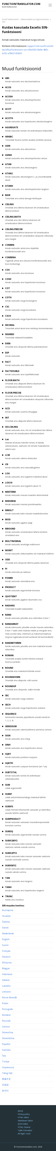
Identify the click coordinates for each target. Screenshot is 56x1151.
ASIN (7, 145)
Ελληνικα (7, 962)
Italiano (6, 980)
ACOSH (9, 96)
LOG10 (8, 482)
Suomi (5, 945)
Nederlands (8, 933)
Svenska (6, 1049)
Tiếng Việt (7, 1073)
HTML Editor (23, 1117)
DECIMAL (10, 325)
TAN (7, 877)
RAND (8, 614)
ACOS (8, 87)
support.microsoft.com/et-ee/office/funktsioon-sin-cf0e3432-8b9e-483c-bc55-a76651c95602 (28, 50)
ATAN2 (9, 173)
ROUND (9, 667)
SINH (7, 744)
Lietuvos (6, 991)
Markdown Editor (25, 1120)
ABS (7, 78)
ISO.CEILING (11, 426)
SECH (8, 704)
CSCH (8, 315)
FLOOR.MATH (12, 380)
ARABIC (9, 136)
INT (7, 417)
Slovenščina (8, 1038)
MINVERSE (10, 501)
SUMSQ (9, 831)
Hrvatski (6, 915)
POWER (9, 577)
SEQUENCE (10, 713)
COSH (8, 279)
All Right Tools (24, 1133)
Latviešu (6, 985)
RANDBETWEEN (13, 642)
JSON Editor (23, 1124)
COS (7, 269)
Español (6, 1044)
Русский (6, 1020)
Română (6, 1014)
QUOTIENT (11, 596)
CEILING (9, 204)
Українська (8, 1067)
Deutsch (6, 956)
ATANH (9, 185)
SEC (7, 695)
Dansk (5, 927)
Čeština (6, 921)
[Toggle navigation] (50, 5)
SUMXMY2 (10, 865)
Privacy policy (24, 1114)
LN (6, 464)
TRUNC (9, 896)
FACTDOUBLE (12, 371)
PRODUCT (10, 587)
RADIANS (10, 605)
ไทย (4, 1055)
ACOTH (9, 118)
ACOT (8, 108)
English (6, 939)
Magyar (6, 968)
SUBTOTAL (11, 772)
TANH (8, 887)
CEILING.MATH (13, 216)
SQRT (8, 753)
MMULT (9, 510)
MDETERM (10, 491)
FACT (8, 361)
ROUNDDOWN (12, 677)
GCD (7, 408)
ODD (7, 559)
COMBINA (10, 257)
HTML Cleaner (24, 1127)
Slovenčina (7, 1032)
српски (6, 1026)
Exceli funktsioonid (10, 19)
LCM (7, 455)
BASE (7, 195)
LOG (7, 473)
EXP (7, 352)
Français (6, 950)
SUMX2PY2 (11, 853)
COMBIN (9, 244)
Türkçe (5, 1061)
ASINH (8, 155)
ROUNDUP (10, 686)
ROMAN (9, 655)
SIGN (7, 735)
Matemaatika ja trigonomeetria (35, 19)
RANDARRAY (11, 623)
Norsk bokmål (9, 997)
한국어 (5, 1090)
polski (5, 1003)
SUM (7, 784)
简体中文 (6, 1078)
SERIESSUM (11, 726)
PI (6, 568)
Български (7, 910)
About (20, 1111)
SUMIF (8, 794)
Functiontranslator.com (21, 4)
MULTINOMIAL (13, 541)
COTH (8, 297)
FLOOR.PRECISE (13, 392)
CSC (7, 306)
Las (7, 439)
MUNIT (9, 550)
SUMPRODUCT (13, 818)
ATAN (8, 164)
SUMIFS (9, 806)
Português (7, 1009)
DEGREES (9, 334)
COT (7, 288)
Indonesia (7, 974)
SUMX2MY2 (11, 840)
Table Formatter (25, 1130)
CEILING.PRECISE (14, 229)
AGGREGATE (11, 127)
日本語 (5, 1084)
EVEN (7, 343)
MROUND (10, 528)
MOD (7, 519)
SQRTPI (9, 763)
